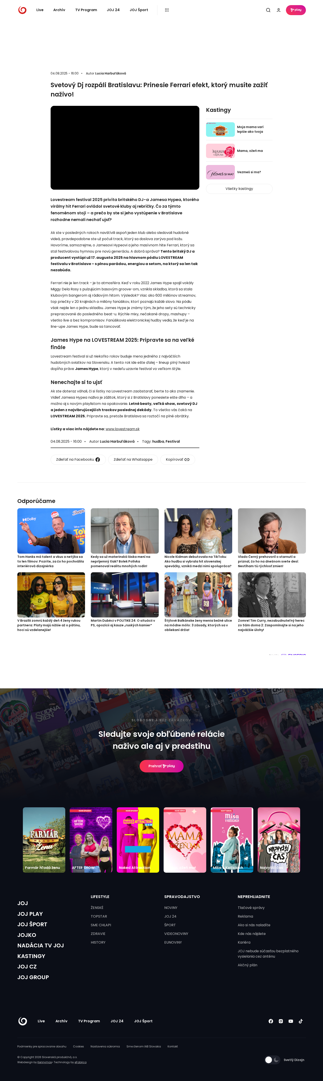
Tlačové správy (251, 907)
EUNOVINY (173, 942)
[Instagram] (281, 1021)
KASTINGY (31, 956)
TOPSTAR (99, 916)
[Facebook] (271, 1021)
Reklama (245, 916)
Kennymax (45, 1062)
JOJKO (26, 935)
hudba (158, 441)
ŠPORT (170, 925)
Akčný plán (247, 965)
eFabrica (81, 1062)
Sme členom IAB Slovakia (144, 1046)
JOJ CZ (27, 966)
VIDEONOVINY (176, 933)
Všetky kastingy (239, 188)
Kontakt (173, 1046)
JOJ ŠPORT (32, 924)
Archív (59, 9)
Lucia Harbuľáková (110, 73)
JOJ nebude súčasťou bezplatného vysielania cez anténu (268, 953)
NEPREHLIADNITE (254, 896)
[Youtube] (291, 1021)
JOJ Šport (139, 9)
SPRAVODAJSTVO (182, 896)
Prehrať (155, 766)
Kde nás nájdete (252, 933)
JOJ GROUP (33, 977)
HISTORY (98, 942)
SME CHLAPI (101, 925)
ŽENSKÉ (97, 907)
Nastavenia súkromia (105, 1046)
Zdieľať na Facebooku (75, 459)
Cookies (78, 1046)
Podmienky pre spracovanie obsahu (41, 1046)
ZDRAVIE (98, 933)
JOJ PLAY (30, 914)
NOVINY (170, 907)
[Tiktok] (301, 1021)
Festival (173, 441)
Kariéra (244, 942)
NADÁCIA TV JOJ (40, 945)
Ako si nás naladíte (254, 925)
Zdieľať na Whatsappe (133, 459)
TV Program (86, 9)
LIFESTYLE (100, 896)
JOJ (22, 903)
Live (40, 9)
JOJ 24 (113, 9)
